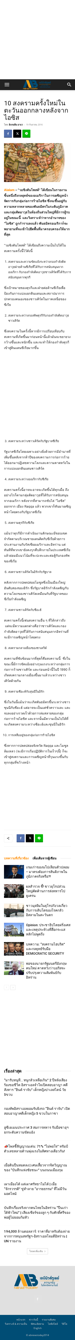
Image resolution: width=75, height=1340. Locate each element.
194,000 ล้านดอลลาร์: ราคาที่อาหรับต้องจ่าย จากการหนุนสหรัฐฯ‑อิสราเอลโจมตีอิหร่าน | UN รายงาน (37, 1236)
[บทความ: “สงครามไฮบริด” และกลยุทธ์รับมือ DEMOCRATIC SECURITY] (14, 949)
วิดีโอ (64, 1324)
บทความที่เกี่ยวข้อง (16, 858)
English (38, 1328)
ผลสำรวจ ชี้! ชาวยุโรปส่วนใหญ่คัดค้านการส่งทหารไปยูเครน (45, 891)
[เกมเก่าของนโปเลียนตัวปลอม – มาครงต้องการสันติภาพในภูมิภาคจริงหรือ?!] (14, 872)
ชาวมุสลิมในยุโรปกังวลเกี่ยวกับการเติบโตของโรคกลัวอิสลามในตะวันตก (46, 910)
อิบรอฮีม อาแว (16, 124)
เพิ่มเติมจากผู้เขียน (44, 858)
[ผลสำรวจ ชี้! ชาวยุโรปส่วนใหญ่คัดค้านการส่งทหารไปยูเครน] (14, 891)
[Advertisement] (37, 39)
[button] (6, 84)
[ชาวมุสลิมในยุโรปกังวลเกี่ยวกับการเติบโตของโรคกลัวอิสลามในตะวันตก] (14, 910)
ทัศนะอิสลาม (37, 1324)
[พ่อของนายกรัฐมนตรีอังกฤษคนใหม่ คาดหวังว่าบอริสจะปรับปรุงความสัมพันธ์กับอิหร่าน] (14, 968)
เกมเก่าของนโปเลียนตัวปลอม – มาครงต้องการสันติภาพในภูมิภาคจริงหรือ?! (47, 871)
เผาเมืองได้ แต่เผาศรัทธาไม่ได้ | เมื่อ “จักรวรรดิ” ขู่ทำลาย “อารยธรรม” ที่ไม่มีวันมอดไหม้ (35, 1189)
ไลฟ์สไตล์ (53, 1324)
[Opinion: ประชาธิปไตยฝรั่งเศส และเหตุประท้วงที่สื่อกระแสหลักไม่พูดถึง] (14, 930)
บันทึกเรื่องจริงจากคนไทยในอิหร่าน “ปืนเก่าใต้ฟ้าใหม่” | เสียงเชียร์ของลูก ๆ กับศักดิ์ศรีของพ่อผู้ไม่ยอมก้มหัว (37, 1212)
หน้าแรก (20, 1319)
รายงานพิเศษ (49, 1319)
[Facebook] (8, 134)
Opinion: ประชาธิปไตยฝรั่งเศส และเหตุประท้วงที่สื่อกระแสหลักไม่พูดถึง (48, 929)
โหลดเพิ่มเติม (36, 1251)
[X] (17, 134)
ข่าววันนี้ (33, 1319)
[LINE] (26, 134)
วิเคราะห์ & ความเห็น (16, 1324)
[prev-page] (6, 987)
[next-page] (12, 987)
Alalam (9, 190)
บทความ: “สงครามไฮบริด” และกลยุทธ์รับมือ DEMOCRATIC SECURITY (45, 948)
